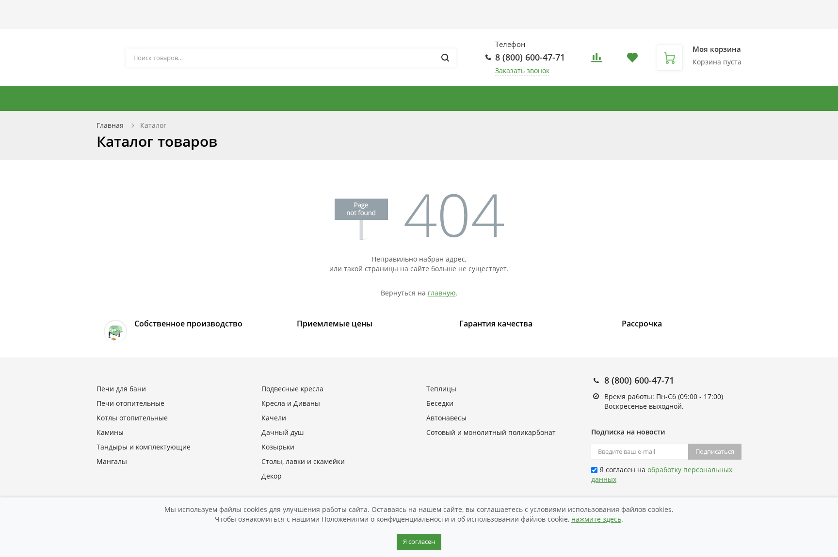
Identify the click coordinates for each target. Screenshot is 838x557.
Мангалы (112, 461)
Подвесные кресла (517, 98)
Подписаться (714, 451)
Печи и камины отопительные (164, 98)
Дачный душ (282, 432)
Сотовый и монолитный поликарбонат (491, 432)
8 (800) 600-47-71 (530, 57)
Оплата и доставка (214, 10)
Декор (271, 475)
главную (442, 292)
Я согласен (419, 541)
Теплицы (754, 98)
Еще (445, 10)
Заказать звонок (522, 70)
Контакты (403, 10)
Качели (273, 417)
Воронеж (593, 14)
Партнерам (284, 10)
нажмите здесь (596, 519)
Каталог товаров (125, 10)
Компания (340, 10)
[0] (596, 60)
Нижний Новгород (606, 19)
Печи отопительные (130, 403)
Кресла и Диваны (603, 98)
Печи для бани (681, 98)
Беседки (439, 403)
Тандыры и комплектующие (303, 98)
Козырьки (277, 446)
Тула (640, 24)
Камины (110, 432)
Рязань (621, 24)
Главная (110, 125)
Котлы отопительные (424, 98)
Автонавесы (446, 417)
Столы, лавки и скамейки (303, 461)
